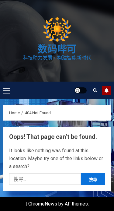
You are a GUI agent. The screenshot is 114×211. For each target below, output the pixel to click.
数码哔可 (57, 49)
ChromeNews (42, 204)
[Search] (95, 90)
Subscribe (106, 90)
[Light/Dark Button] (80, 90)
